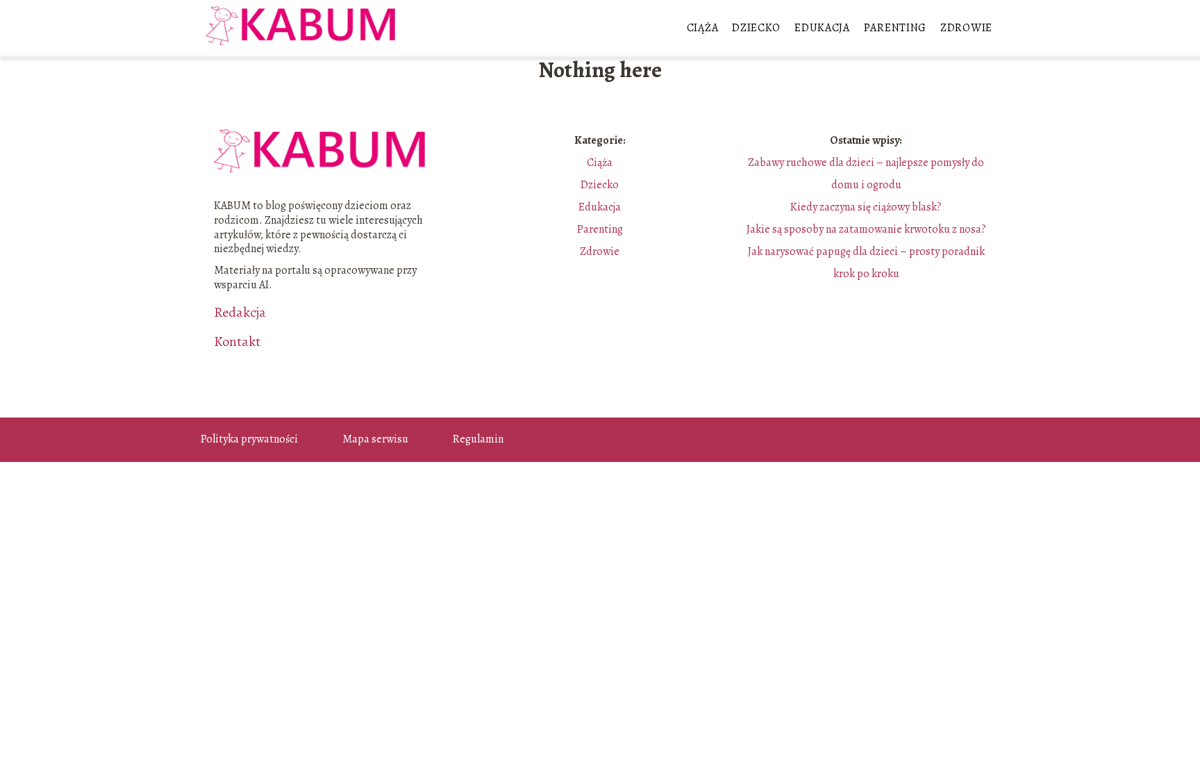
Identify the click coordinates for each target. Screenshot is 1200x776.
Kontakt (237, 342)
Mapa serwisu (375, 439)
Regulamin (478, 439)
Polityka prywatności (249, 439)
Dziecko (756, 27)
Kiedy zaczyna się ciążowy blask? (866, 207)
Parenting (895, 27)
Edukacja (822, 27)
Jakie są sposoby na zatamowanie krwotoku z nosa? (866, 229)
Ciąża (703, 27)
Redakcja (240, 313)
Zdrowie (966, 27)
